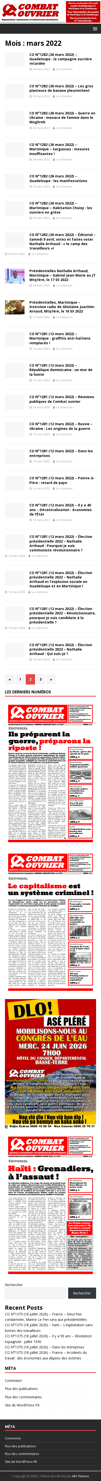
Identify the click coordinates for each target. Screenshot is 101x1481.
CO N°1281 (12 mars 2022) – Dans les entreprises (61, 453)
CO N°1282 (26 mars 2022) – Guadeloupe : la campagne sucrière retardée (60, 59)
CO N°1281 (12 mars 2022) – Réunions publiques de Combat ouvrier (61, 399)
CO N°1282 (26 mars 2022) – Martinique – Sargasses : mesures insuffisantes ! (59, 149)
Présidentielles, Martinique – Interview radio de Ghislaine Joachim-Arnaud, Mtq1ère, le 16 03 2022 (62, 306)
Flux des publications (21, 1388)
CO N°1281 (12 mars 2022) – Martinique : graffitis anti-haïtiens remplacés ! (59, 338)
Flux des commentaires (23, 1397)
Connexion (13, 1380)
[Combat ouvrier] (50, 20)
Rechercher (14, 1284)
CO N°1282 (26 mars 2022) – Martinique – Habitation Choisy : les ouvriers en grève (60, 207)
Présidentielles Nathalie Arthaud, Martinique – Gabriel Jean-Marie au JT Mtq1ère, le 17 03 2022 (62, 275)
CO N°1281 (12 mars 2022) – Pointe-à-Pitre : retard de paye (62, 480)
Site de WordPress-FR (22, 1405)
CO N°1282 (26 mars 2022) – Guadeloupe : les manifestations (58, 178)
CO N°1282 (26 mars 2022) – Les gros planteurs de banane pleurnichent (61, 88)
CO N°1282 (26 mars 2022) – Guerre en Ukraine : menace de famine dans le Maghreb (62, 117)
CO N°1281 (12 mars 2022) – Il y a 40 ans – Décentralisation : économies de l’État (60, 509)
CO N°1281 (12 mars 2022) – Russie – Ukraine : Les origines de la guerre (60, 426)
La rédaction (64, 69)
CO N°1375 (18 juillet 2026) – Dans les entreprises (44, 1347)
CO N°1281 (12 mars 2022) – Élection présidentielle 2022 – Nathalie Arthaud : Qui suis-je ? (60, 649)
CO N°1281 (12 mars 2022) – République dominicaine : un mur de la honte (60, 369)
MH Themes (80, 1476)
